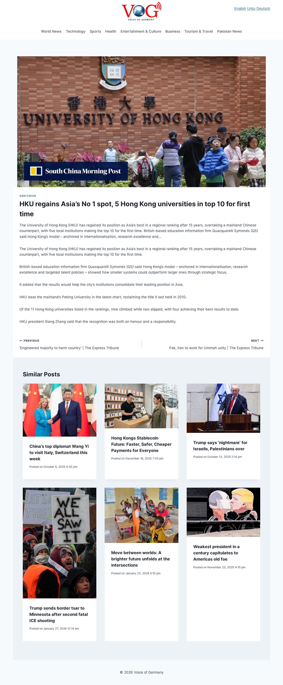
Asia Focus (27, 195)
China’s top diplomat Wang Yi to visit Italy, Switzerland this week (59, 452)
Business (172, 31)
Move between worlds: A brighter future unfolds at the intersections (140, 559)
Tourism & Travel (198, 31)
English (240, 8)
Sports (95, 31)
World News (51, 31)
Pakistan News (229, 31)
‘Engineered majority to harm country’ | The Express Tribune (69, 344)
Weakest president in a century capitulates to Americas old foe (216, 553)
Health (110, 31)
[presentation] (59, 410)
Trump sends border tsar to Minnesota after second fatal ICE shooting (58, 614)
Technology (76, 31)
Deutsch (263, 8)
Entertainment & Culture (141, 31)
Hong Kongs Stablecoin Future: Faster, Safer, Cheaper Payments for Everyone (141, 444)
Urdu (251, 8)
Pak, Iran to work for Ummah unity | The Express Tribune (216, 344)
